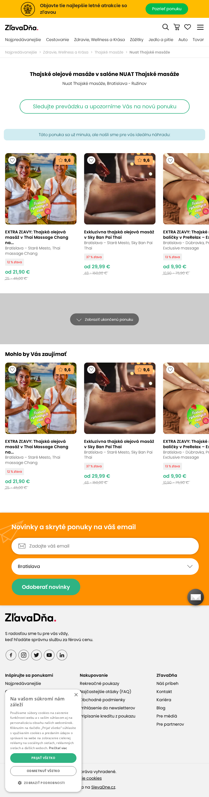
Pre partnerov (170, 724)
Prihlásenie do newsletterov (107, 708)
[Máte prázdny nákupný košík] (176, 27)
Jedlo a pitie (161, 40)
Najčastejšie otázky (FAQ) (105, 692)
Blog (160, 708)
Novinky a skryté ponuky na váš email (73, 527)
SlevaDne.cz (103, 787)
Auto (183, 40)
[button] (165, 27)
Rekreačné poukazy (99, 683)
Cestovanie (57, 40)
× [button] (76, 695)
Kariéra (163, 700)
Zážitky (136, 40)
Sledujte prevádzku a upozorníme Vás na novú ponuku (104, 106)
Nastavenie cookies (82, 778)
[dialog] (43, 740)
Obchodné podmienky (102, 700)
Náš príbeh (167, 683)
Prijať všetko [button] (43, 758)
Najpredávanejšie (23, 40)
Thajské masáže (109, 52)
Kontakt (164, 692)
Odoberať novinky (46, 587)
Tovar (198, 40)
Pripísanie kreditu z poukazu (107, 716)
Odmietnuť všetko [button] (43, 771)
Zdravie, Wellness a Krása (99, 40)
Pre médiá (166, 716)
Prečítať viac (58, 748)
